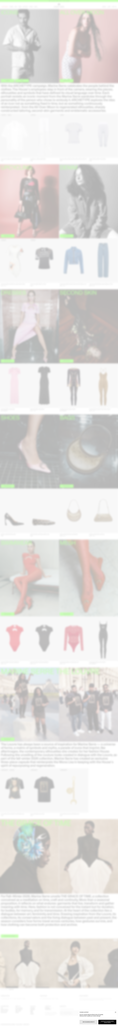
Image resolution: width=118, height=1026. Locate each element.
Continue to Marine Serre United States (107, 1022)
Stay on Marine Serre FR (88, 1022)
